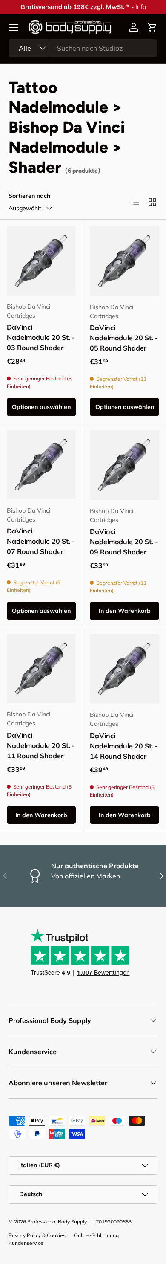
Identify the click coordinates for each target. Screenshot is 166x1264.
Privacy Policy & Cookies (37, 1235)
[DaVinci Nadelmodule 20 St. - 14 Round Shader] (124, 669)
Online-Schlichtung (96, 1235)
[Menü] (13, 27)
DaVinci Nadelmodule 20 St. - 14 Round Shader (124, 745)
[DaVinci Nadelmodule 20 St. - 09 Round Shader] (124, 465)
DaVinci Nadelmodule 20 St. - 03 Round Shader (41, 337)
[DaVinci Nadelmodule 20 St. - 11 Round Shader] (41, 668)
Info (140, 7)
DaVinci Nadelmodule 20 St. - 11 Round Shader (41, 745)
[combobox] (83, 48)
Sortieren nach (29, 196)
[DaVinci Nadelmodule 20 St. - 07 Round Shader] (41, 464)
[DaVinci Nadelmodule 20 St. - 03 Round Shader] (41, 261)
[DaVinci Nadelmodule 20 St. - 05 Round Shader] (124, 261)
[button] (152, 27)
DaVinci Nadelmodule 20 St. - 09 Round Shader (124, 541)
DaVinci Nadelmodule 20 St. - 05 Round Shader (124, 337)
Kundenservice (26, 1243)
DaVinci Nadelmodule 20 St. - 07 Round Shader (41, 541)
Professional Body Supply (57, 1221)
